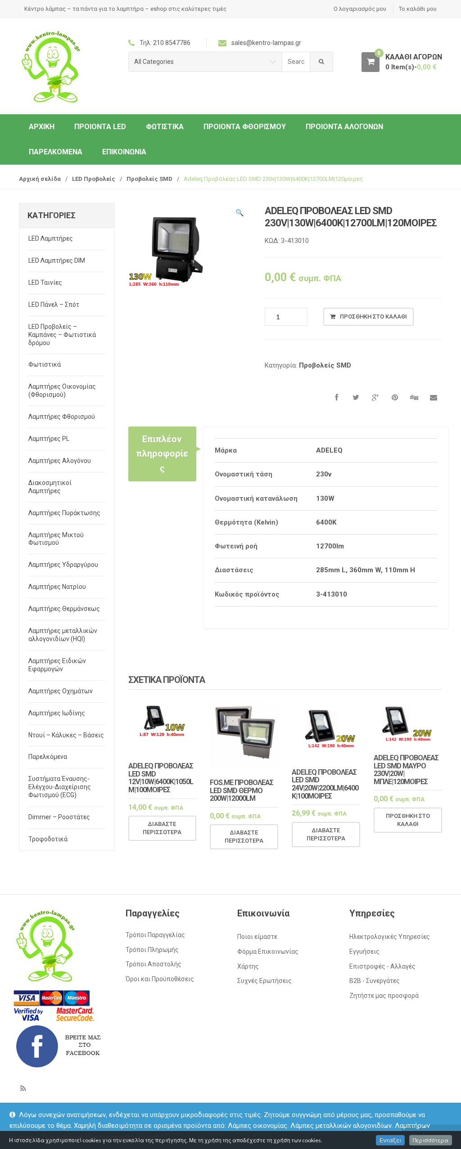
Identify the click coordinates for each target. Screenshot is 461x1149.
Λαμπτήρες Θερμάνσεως (64, 608)
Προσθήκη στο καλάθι (373, 316)
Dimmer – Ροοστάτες (59, 817)
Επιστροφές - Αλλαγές (382, 966)
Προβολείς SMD (149, 178)
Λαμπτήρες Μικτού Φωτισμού (56, 539)
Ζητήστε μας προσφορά (384, 995)
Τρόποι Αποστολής (153, 964)
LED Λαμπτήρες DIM (56, 260)
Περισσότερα (430, 1140)
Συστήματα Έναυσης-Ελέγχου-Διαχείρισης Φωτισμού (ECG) (59, 787)
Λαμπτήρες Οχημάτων (60, 691)
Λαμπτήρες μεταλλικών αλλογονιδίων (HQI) (62, 634)
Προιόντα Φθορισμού (244, 126)
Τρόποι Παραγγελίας (155, 934)
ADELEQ (329, 450)
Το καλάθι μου (418, 8)
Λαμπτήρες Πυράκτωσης (64, 512)
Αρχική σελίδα (40, 178)
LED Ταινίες (45, 282)
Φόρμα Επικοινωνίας (267, 951)
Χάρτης (248, 966)
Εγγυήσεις (364, 951)
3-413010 (331, 594)
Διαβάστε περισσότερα (162, 828)
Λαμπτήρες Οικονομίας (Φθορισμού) (62, 390)
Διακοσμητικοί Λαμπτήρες (50, 486)
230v (323, 474)
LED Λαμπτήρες (50, 238)
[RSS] (23, 1088)
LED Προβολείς (93, 178)
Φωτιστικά (165, 126)
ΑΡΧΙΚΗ (41, 126)
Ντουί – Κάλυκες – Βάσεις (66, 735)
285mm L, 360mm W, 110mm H (365, 570)
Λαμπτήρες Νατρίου (57, 586)
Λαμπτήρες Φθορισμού (61, 416)
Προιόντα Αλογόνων (344, 126)
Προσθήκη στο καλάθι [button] (408, 819)
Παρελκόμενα (55, 152)
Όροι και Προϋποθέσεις (160, 979)
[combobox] (296, 62)
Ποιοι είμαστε (257, 936)
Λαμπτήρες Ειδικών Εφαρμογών (57, 665)
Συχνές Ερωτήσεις (264, 980)
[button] (240, 214)
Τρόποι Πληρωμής (152, 949)
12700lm (330, 546)
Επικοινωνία (124, 152)
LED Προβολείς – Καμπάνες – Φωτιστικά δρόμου (62, 334)
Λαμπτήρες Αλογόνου (59, 460)
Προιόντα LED (100, 126)
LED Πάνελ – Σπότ (53, 304)
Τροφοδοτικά (48, 839)
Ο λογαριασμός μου (360, 8)
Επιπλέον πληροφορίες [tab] (162, 454)
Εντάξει (390, 1140)
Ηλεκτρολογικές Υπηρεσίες (389, 936)
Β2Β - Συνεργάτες (374, 980)
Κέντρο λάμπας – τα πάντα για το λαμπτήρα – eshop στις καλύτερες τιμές (125, 8)
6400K (326, 522)
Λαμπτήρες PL (48, 438)
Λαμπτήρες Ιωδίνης (56, 713)
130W (325, 498)
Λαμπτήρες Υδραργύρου (63, 564)
